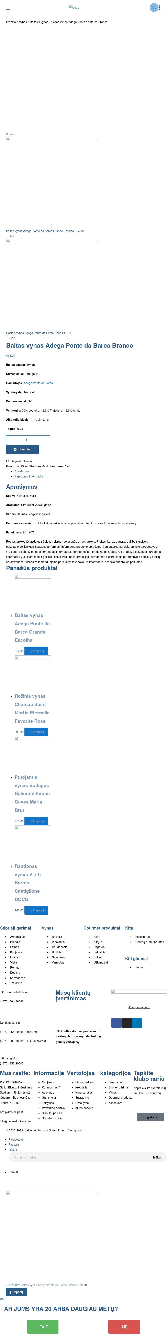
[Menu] (11, 7)
